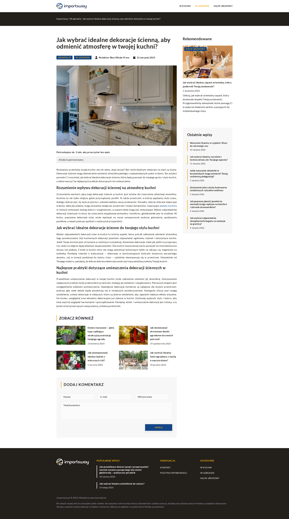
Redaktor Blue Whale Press (114, 57)
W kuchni (185, 6)
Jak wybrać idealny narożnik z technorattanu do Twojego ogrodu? (209, 158)
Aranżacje (64, 57)
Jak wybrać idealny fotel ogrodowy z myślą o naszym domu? (163, 356)
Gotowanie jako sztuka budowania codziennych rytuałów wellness (208, 189)
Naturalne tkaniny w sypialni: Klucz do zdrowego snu (208, 144)
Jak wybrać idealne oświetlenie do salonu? (121, 483)
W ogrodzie (202, 6)
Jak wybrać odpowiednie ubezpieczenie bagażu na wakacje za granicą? (207, 221)
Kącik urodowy (223, 6)
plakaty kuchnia (168, 205)
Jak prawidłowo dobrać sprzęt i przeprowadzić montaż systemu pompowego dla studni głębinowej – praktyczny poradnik (123, 469)
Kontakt (165, 467)
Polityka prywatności (173, 473)
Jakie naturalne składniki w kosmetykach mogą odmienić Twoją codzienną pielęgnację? (209, 173)
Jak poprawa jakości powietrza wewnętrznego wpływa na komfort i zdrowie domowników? (208, 204)
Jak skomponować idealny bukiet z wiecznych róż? (98, 356)
